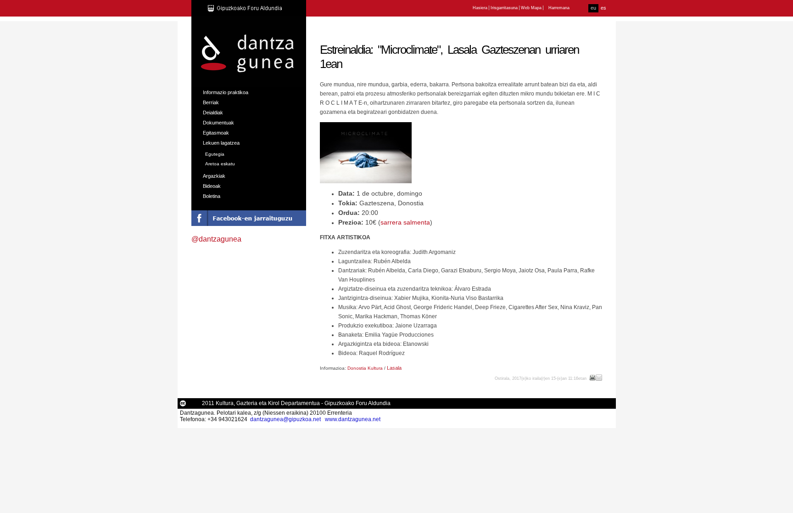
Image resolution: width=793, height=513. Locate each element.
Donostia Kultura (365, 368)
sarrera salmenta (405, 222)
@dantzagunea (216, 239)
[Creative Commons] (182, 405)
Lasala (394, 368)
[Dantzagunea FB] (248, 223)
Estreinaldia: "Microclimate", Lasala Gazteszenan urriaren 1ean (449, 57)
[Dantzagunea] (248, 82)
